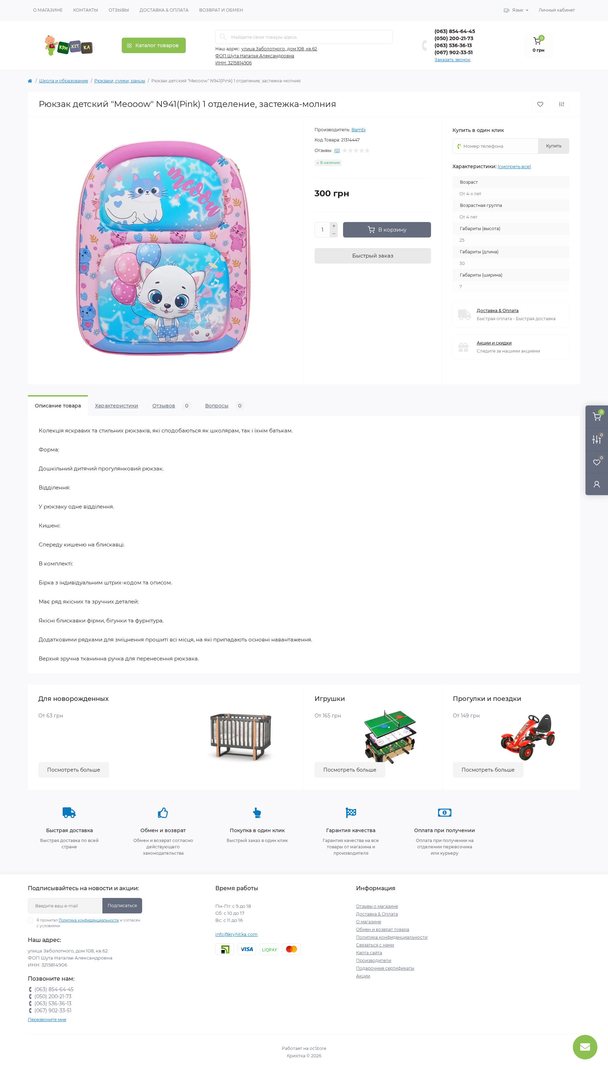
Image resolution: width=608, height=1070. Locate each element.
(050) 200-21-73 (454, 38)
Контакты (85, 10)
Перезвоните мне (47, 1019)
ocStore (318, 1048)
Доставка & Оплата (164, 10)
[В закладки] (540, 104)
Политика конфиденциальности (89, 920)
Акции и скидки (494, 343)
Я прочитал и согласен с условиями (88, 923)
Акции (363, 976)
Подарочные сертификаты (385, 968)
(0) (337, 150)
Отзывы (119, 10)
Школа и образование (63, 80)
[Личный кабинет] (596, 484)
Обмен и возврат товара (382, 929)
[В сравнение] (561, 104)
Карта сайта (369, 952)
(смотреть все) (514, 166)
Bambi (359, 129)
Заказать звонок (452, 59)
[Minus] (334, 234)
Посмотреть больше (73, 770)
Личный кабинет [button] (557, 10)
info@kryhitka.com (236, 934)
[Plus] (334, 226)
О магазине (48, 10)
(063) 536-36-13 (453, 45)
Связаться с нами (375, 945)
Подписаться (122, 905)
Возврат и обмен (221, 10)
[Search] (223, 37)
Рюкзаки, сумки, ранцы (119, 80)
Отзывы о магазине (377, 906)
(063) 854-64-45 (455, 31)
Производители (373, 960)
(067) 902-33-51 (454, 52)
